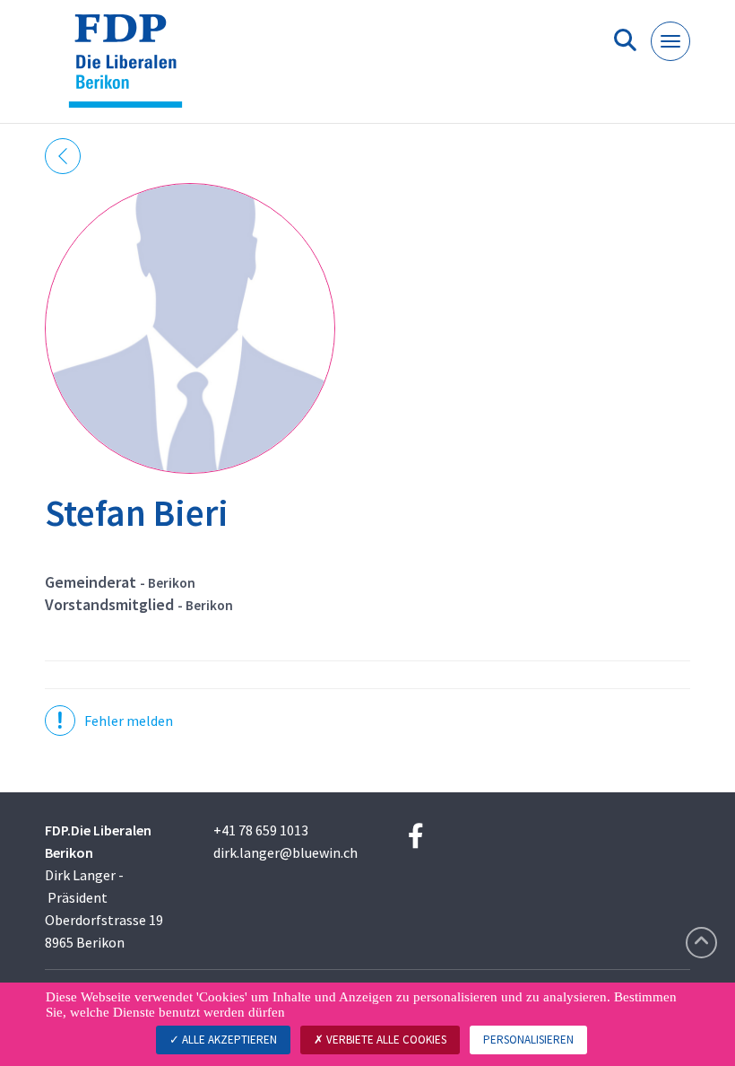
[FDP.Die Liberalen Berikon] (132, 68)
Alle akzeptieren (228, 1039)
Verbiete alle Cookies (385, 1039)
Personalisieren (528, 1039)
